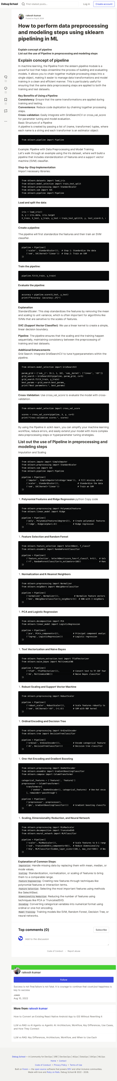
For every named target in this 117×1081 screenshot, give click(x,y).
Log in (86, 4)
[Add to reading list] (5, 101)
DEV (69, 1069)
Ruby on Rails (53, 1072)
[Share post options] (6, 121)
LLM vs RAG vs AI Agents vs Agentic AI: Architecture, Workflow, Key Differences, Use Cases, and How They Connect (63, 1027)
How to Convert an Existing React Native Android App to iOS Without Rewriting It (58, 1016)
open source (40, 1069)
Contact (62, 1061)
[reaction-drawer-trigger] (5, 78)
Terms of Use (76, 1065)
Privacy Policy (60, 1065)
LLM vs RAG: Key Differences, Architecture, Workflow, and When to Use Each (55, 1037)
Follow (63, 979)
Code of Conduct (55, 951)
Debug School (18, 1056)
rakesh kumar (33, 15)
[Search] (23, 4)
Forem (25, 1069)
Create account (104, 4)
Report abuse (74, 951)
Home (53, 1061)
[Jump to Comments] (5, 89)
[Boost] (5, 111)
